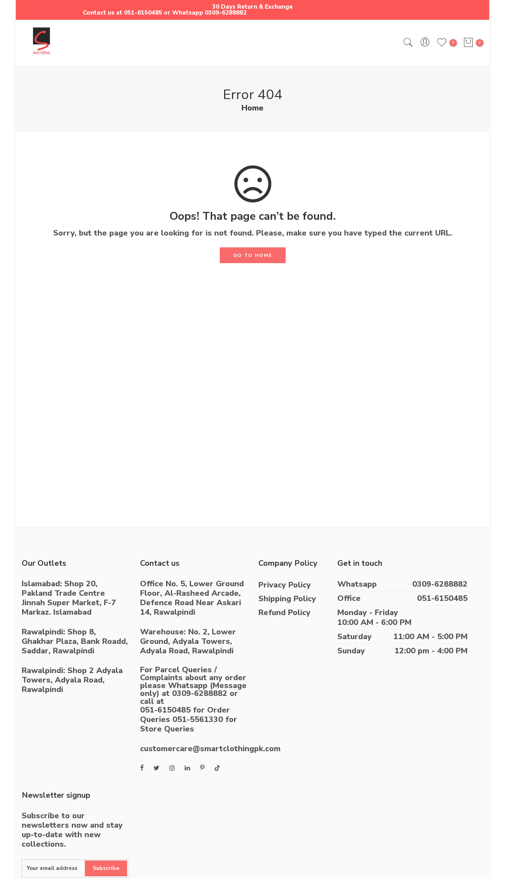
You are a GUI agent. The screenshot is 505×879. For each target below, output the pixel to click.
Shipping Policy (287, 598)
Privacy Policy (284, 585)
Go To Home (252, 255)
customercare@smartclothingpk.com (210, 748)
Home (252, 108)
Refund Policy (284, 612)
